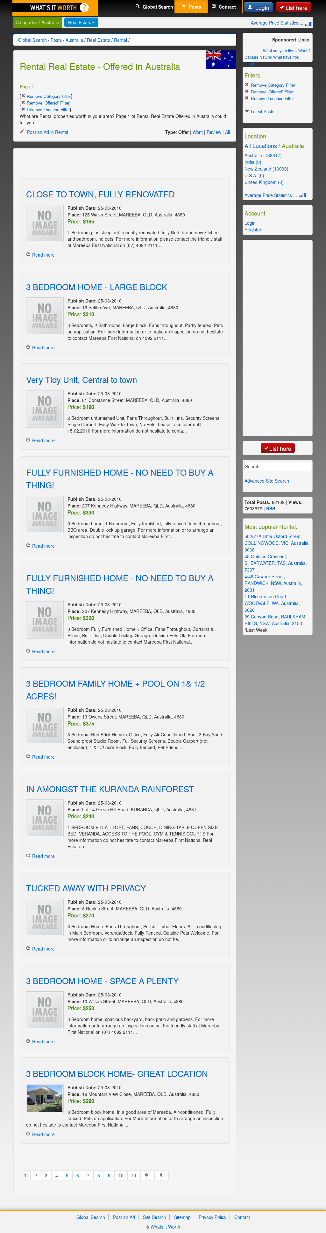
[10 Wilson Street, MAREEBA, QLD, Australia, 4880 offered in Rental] (43, 1010)
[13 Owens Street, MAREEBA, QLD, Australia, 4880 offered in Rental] (43, 725)
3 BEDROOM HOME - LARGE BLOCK (96, 286)
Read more (43, 255)
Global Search (157, 7)
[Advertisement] (94, 163)
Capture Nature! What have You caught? (271, 60)
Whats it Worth (165, 1226)
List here (297, 7)
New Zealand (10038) (266, 168)
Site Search (154, 1217)
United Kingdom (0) (264, 182)
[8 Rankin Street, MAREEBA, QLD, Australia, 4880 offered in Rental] (43, 917)
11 (134, 1175)
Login (261, 7)
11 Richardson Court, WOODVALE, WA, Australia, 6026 (272, 603)
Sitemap (182, 1217)
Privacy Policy (212, 1217)
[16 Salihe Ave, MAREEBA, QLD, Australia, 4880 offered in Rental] (43, 316)
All (227, 132)
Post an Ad (124, 1217)
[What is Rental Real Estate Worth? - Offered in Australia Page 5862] (162, 1175)
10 (121, 1175)
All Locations (260, 146)
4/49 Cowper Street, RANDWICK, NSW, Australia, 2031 (273, 583)
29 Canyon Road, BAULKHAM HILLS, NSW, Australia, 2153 (274, 619)
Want (198, 132)
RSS (270, 508)
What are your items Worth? (287, 50)
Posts (194, 7)
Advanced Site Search (266, 481)
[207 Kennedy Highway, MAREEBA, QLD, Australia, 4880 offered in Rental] (43, 514)
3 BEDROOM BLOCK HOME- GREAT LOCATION (117, 1073)
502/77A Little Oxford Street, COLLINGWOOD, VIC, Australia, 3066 (277, 543)
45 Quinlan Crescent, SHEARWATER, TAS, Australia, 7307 (275, 563)
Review (214, 132)
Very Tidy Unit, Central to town (81, 379)
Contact (226, 7)
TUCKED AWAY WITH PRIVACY (86, 888)
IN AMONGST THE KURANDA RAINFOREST (110, 788)
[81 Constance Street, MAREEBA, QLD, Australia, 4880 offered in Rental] (43, 409)
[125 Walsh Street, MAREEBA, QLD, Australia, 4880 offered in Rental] (43, 223)
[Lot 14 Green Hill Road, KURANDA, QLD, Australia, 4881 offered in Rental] (43, 818)
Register (252, 229)
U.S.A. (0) (254, 175)
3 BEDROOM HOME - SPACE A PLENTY (102, 980)
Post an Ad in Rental (47, 132)
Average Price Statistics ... (278, 22)
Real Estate (79, 22)
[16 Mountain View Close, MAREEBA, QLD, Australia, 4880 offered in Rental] (43, 1098)
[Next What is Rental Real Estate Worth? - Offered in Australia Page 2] (148, 1175)
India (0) (252, 162)
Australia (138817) (263, 155)
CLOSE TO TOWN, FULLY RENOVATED (100, 194)
